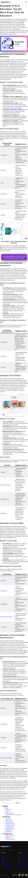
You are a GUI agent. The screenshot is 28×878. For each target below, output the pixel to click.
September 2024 (10, 828)
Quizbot (3, 580)
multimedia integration (16, 109)
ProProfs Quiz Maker (6, 617)
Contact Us (8, 810)
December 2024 (9, 823)
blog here (23, 247)
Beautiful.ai (4, 194)
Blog (11, 795)
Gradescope (4, 342)
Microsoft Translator (6, 758)
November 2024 (10, 825)
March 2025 (8, 820)
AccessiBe (3, 724)
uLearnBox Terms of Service (13, 814)
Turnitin (3, 367)
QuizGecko (4, 591)
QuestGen (3, 627)
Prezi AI (3, 204)
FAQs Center (8, 836)
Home (7, 811)
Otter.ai (3, 708)
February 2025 (9, 822)
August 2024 (8, 830)
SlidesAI (3, 215)
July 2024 (8, 831)
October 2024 (9, 827)
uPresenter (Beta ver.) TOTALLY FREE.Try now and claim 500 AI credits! (14, 257)
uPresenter (4, 155)
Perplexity (3, 513)
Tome (2, 183)
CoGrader (3, 356)
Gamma (3, 170)
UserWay (3, 737)
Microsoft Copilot (6, 485)
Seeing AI (3, 747)
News (7, 837)
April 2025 (8, 819)
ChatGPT (3, 472)
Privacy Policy (9, 813)
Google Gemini (5, 499)
